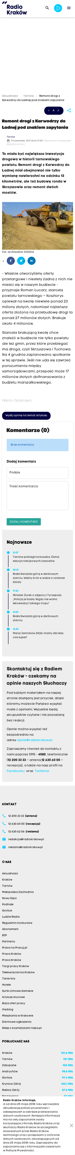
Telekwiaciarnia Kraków (18, 972)
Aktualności (10, 96)
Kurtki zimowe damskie (17, 991)
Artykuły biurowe (13, 997)
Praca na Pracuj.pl (14, 947)
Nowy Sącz (9, 898)
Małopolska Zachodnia (18, 892)
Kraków (7, 879)
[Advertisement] (37, 56)
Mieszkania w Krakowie (17, 1015)
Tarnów (28, 96)
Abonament (10, 929)
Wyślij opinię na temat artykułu (26, 415)
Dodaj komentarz (24, 521)
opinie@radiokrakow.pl (34, 740)
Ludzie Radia (11, 917)
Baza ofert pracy (13, 1003)
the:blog (7, 1009)
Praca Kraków (11, 954)
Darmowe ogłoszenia (16, 1022)
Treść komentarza (23, 486)
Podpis (14, 472)
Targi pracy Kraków (15, 966)
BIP (4, 935)
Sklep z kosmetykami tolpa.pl (22, 1028)
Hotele (6, 984)
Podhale (7, 904)
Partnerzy (8, 941)
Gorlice (7, 910)
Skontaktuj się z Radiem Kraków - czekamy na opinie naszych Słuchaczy (37, 676)
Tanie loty (8, 978)
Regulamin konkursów (17, 923)
